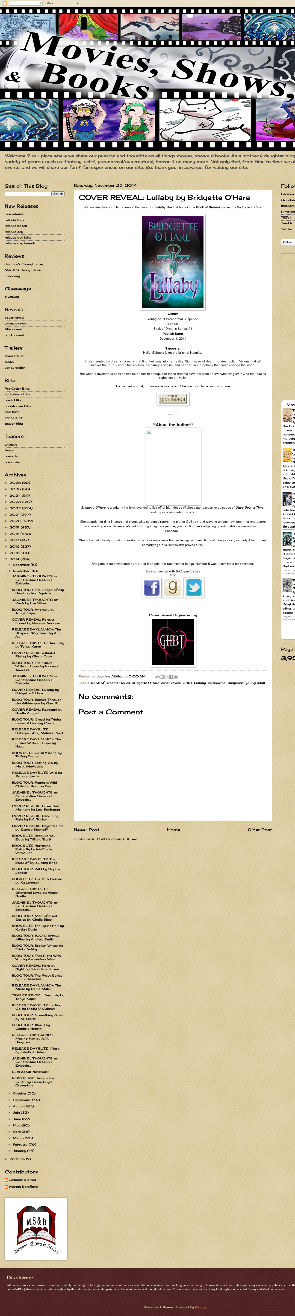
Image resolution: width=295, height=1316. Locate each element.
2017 (14, 540)
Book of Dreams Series (110, 683)
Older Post (260, 829)
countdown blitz (18, 406)
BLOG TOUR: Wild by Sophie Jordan (36, 870)
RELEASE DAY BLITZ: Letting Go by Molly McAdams (36, 1006)
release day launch (20, 243)
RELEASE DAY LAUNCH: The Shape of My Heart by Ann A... (36, 632)
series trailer (15, 367)
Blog (172, 575)
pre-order (12, 462)
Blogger (201, 1307)
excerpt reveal (16, 323)
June (17, 1119)
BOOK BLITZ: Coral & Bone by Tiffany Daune (37, 754)
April (17, 1131)
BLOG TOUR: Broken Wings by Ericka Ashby (37, 947)
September (22, 1100)
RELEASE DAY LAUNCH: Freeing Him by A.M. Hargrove (33, 1038)
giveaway (12, 296)
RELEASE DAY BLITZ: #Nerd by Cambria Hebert (35, 1050)
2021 (15, 514)
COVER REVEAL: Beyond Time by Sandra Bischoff (37, 827)
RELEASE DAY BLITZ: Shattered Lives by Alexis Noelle (35, 892)
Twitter (286, 229)
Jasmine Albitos (22, 1180)
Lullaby (200, 683)
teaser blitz (14, 423)
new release (14, 214)
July (17, 1112)
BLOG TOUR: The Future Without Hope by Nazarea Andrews (35, 666)
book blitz (13, 400)
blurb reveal (14, 335)
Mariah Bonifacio (23, 1186)
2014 (15, 559)
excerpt (11, 444)
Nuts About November (30, 1072)
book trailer (14, 356)
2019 (15, 527)
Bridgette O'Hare (145, 683)
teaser (10, 450)
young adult (255, 683)
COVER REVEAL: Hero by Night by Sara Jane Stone (35, 967)
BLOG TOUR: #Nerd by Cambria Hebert (31, 1026)
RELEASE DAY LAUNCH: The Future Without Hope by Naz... (36, 742)
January (20, 1151)
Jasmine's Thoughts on (24, 264)
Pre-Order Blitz (17, 388)
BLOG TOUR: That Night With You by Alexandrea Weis (36, 957)
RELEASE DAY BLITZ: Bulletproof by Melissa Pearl (37, 731)
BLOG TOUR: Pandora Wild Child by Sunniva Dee (34, 784)
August (19, 1106)
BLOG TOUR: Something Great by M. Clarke (38, 1016)
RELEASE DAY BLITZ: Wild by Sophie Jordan (37, 774)
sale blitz (12, 412)
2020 (16, 521)
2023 (15, 502)
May (17, 1125)
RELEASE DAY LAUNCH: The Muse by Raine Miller (36, 987)
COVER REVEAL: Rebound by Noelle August (37, 711)
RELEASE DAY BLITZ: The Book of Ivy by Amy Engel (35, 860)
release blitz (14, 220)
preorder (12, 456)
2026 (15, 482)
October (20, 1093)
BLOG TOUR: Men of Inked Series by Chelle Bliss (34, 917)
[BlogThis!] (162, 677)
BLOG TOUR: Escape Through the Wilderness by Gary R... (37, 701)
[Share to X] (166, 677)
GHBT (187, 683)
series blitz (14, 418)
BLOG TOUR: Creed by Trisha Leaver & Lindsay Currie (36, 721)
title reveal (13, 329)
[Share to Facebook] (171, 677)
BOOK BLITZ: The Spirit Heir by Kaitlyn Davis (38, 927)
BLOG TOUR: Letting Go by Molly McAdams (35, 764)
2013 (15, 1159)
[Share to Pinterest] (175, 677)
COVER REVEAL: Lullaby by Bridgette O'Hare (35, 691)
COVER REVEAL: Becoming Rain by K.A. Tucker (35, 817)
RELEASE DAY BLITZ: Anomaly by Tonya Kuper (38, 644)
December (22, 564)
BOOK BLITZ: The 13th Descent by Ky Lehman (38, 880)
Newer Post (86, 829)
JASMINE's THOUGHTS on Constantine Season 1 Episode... (35, 579)
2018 (15, 534)
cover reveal (171, 683)
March (19, 1138)
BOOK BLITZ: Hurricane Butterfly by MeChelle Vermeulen (32, 849)
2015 (15, 553)
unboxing (12, 276)
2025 (15, 489)
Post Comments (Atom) (117, 839)
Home (173, 829)
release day (14, 231)
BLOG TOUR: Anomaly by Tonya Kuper (33, 611)
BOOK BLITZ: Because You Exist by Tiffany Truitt (34, 837)
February (21, 1144)
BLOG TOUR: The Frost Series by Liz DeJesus (37, 977)
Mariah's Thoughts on (23, 270)
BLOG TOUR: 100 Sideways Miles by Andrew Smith (35, 937)
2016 (15, 546)
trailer (9, 362)
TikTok (286, 217)
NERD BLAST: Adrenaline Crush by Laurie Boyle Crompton (33, 1081)
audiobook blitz (17, 394)
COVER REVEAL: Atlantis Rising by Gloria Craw (33, 654)
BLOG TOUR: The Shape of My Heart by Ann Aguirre (38, 591)
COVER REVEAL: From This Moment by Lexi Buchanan (36, 807)
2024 (15, 495)
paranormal (217, 683)
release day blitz (18, 237)
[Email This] (158, 677)
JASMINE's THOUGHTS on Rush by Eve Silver (35, 601)
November (22, 571)
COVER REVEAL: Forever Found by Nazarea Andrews (36, 621)
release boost (16, 226)
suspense (236, 683)
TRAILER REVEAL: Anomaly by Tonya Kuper (38, 997)
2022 (15, 508)
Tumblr (286, 223)
